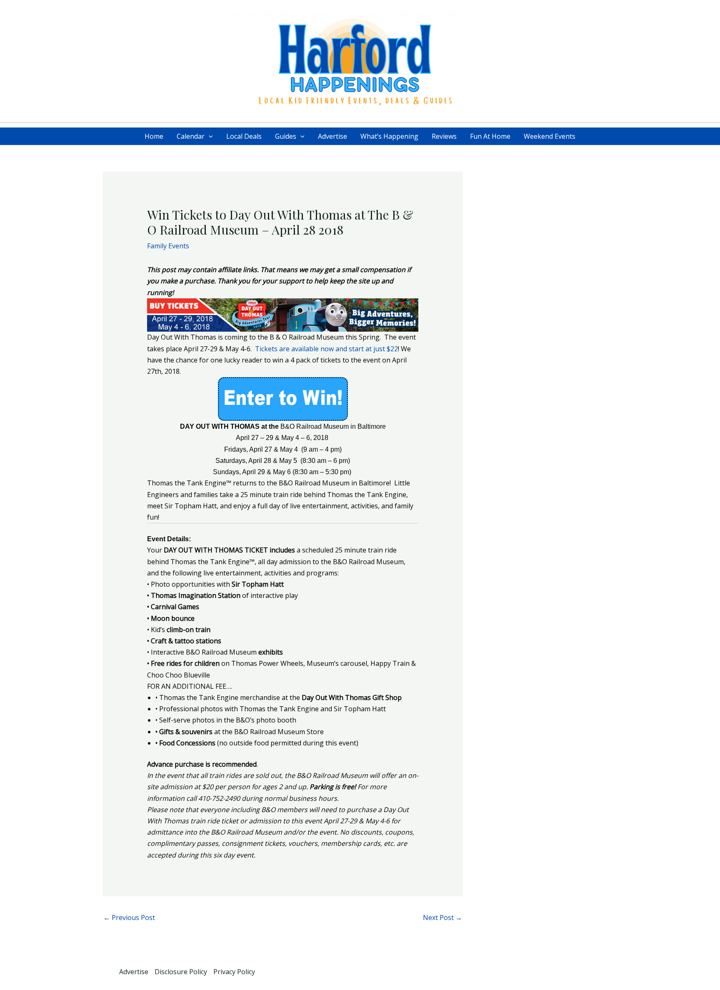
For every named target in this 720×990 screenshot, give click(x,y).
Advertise (332, 136)
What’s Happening (389, 136)
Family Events (168, 245)
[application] (209, 136)
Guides (285, 136)
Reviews (444, 136)
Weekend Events (549, 136)
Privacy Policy (234, 971)
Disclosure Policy (181, 971)
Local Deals (244, 136)
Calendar (191, 136)
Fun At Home (490, 136)
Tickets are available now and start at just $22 (326, 348)
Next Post (442, 917)
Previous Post (129, 917)
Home (154, 136)
